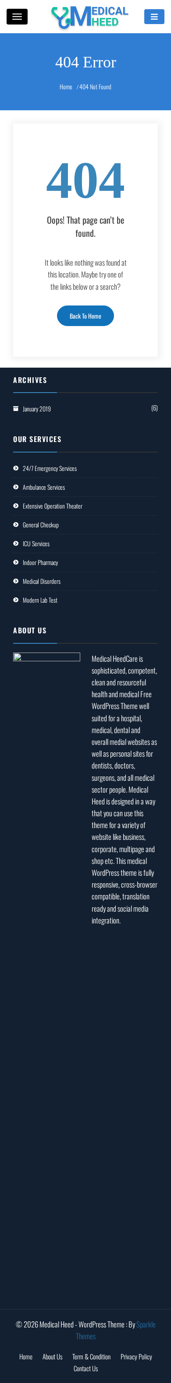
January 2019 (37, 408)
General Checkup (41, 524)
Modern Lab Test (40, 599)
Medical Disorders (42, 581)
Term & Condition (91, 1356)
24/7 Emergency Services (50, 468)
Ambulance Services (44, 486)
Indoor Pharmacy (40, 562)
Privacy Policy (136, 1356)
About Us (52, 1356)
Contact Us (86, 1368)
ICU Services (36, 543)
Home (25, 1356)
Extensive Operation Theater (52, 505)
